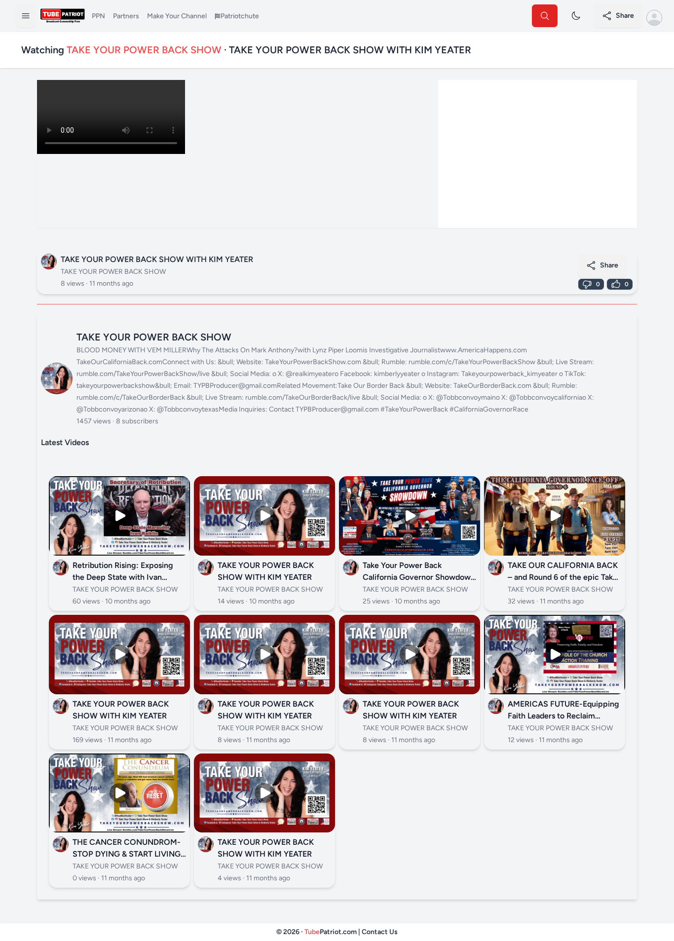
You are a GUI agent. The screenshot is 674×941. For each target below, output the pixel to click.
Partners (126, 16)
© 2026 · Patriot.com (317, 932)
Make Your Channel (177, 16)
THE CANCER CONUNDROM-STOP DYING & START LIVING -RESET (129, 853)
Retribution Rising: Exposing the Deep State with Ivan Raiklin (123, 577)
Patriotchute (240, 16)
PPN (98, 16)
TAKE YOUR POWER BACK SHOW (113, 271)
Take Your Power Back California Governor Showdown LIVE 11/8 (419, 577)
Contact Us (380, 932)
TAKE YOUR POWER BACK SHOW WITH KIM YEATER (157, 259)
